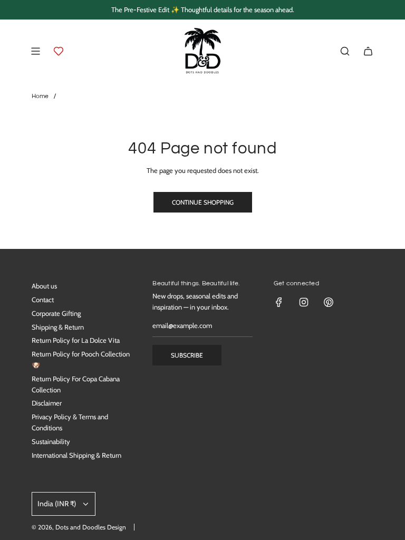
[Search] (344, 51)
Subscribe (187, 355)
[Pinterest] (328, 302)
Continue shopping (203, 202)
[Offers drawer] (58, 51)
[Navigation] (35, 51)
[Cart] (368, 51)
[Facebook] (279, 302)
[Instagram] (303, 302)
